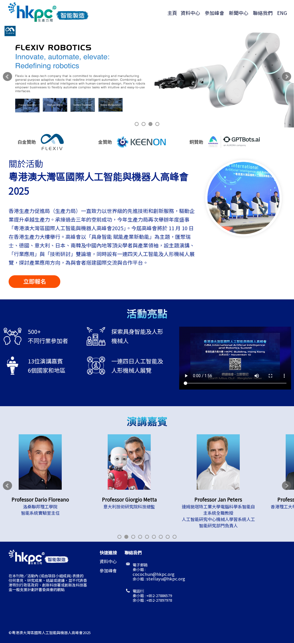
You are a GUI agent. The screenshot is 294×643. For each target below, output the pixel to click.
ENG (282, 12)
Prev (7, 76)
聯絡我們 (264, 12)
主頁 (173, 12)
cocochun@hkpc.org (154, 574)
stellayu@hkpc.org (165, 579)
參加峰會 (216, 12)
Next (286, 76)
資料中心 (191, 12)
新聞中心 (240, 12)
